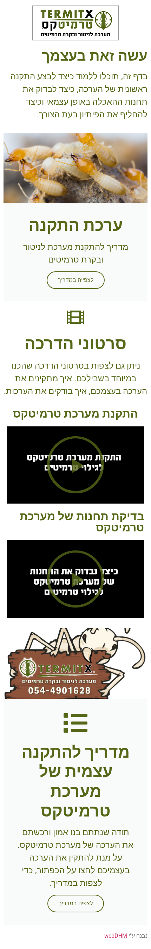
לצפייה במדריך (75, 280)
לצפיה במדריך (76, 903)
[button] (75, 23)
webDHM (115, 935)
